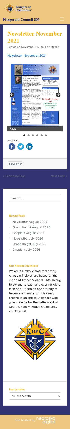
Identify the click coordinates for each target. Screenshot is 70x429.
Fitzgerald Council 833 (21, 19)
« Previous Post (14, 176)
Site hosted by (25, 420)
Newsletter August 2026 (30, 222)
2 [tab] (29, 135)
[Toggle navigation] (62, 19)
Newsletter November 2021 (26, 55)
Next (58, 95)
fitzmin (55, 46)
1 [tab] (24, 135)
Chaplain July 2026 (26, 249)
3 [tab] (33, 135)
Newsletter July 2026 (28, 238)
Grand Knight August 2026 (31, 227)
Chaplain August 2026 (28, 233)
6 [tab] (46, 135)
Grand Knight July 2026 (29, 244)
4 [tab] (37, 135)
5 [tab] (42, 135)
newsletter (15, 163)
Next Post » (59, 176)
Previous (12, 95)
